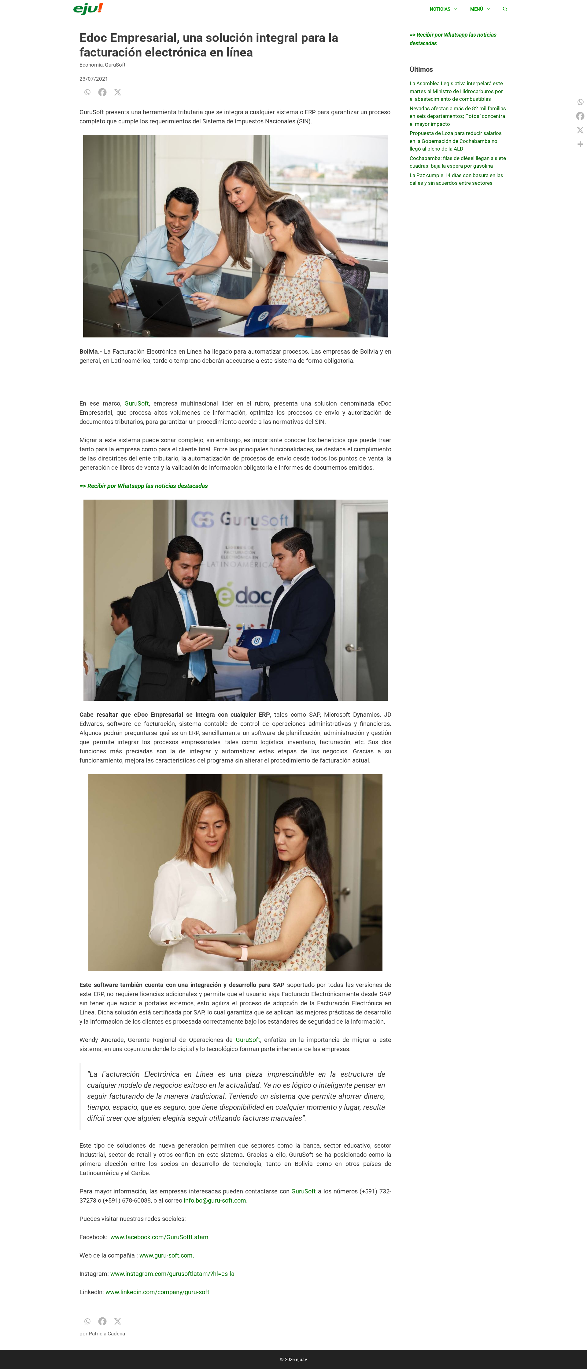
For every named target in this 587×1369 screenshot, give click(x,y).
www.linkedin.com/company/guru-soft (157, 1292)
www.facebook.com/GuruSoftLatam (159, 1237)
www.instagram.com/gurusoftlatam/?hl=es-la (172, 1273)
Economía (91, 65)
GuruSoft (115, 65)
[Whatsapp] (87, 92)
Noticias (440, 9)
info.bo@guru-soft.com (215, 1200)
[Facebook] (102, 92)
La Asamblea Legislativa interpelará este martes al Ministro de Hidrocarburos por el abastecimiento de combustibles (456, 91)
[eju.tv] (89, 9)
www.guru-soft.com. (166, 1255)
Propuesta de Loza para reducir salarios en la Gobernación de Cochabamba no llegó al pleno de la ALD (456, 141)
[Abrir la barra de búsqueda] (505, 9)
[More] (580, 144)
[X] (118, 92)
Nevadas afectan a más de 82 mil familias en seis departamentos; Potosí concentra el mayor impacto (458, 116)
